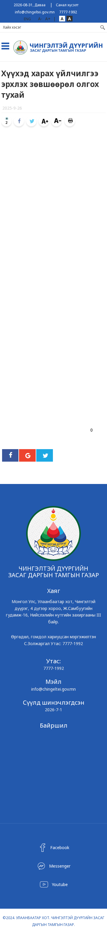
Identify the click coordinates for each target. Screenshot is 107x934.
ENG (27, 18)
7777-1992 (68, 12)
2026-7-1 (53, 709)
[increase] (44, 121)
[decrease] (56, 121)
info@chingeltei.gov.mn (35, 12)
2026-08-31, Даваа (29, 4)
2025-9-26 (12, 108)
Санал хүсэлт (67, 4)
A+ (48, 18)
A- (40, 18)
